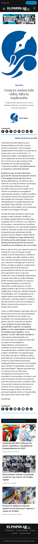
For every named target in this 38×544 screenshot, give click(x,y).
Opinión (19, 85)
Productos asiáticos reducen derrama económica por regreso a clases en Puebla (18, 508)
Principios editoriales (22, 530)
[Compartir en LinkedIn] (27, 131)
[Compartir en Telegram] (15, 131)
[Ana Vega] (14, 118)
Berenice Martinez (7, 451)
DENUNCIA (32, 3)
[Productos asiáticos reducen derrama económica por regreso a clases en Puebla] (19, 495)
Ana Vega (23, 118)
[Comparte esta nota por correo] (19, 131)
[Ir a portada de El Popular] (19, 9)
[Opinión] (19, 19)
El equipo (32, 530)
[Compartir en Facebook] (2, 131)
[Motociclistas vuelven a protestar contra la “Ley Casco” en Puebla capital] (19, 464)
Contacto (14, 533)
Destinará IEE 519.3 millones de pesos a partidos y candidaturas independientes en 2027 (17, 446)
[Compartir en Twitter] (7, 131)
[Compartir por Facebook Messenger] (23, 131)
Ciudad (14, 483)
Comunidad (18, 514)
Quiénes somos (9, 530)
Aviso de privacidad (25, 533)
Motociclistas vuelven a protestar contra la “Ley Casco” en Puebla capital (18, 477)
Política (16, 451)
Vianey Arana (6, 483)
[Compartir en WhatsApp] (11, 131)
